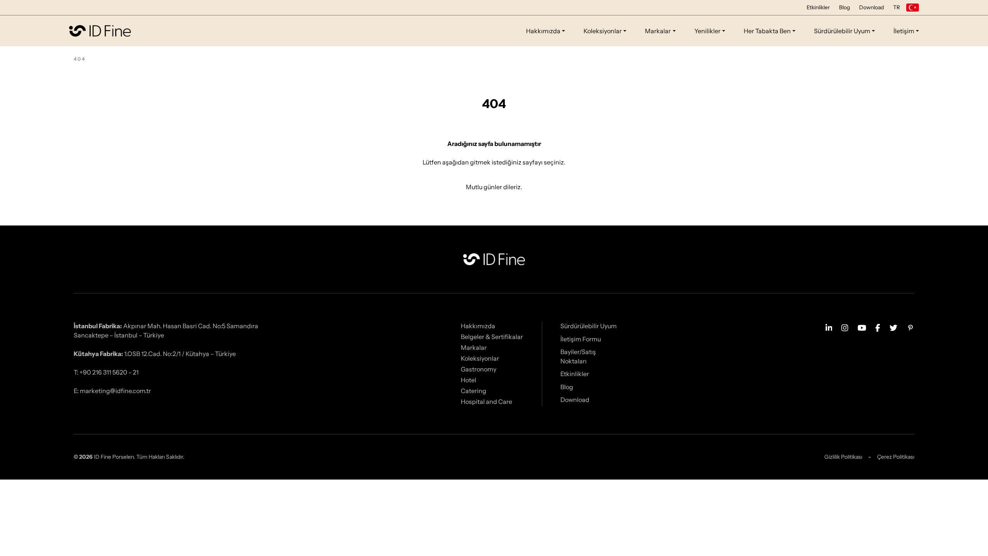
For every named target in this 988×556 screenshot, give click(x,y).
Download (871, 7)
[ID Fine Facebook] (877, 327)
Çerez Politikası (895, 456)
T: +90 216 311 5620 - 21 (106, 372)
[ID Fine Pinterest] (910, 327)
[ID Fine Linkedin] (829, 327)
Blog (844, 7)
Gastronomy (478, 369)
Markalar (658, 31)
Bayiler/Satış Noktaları (578, 356)
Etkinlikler (818, 7)
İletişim (903, 31)
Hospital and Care (486, 401)
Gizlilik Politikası (843, 456)
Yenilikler (707, 31)
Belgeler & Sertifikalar (492, 337)
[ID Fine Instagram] (844, 327)
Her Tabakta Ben (767, 31)
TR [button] (896, 7)
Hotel (468, 380)
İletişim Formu (580, 339)
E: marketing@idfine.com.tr (112, 391)
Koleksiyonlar (603, 31)
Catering (473, 391)
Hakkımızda (543, 31)
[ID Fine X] (893, 327)
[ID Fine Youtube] (862, 327)
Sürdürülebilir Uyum (842, 31)
